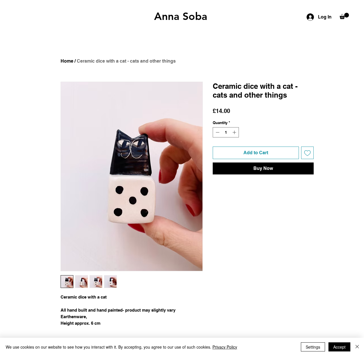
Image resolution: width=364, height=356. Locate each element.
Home (67, 61)
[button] (344, 16)
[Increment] (234, 132)
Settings (313, 347)
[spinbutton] (225, 132)
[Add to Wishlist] (307, 153)
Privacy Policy (224, 347)
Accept (339, 347)
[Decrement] (217, 132)
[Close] (357, 346)
